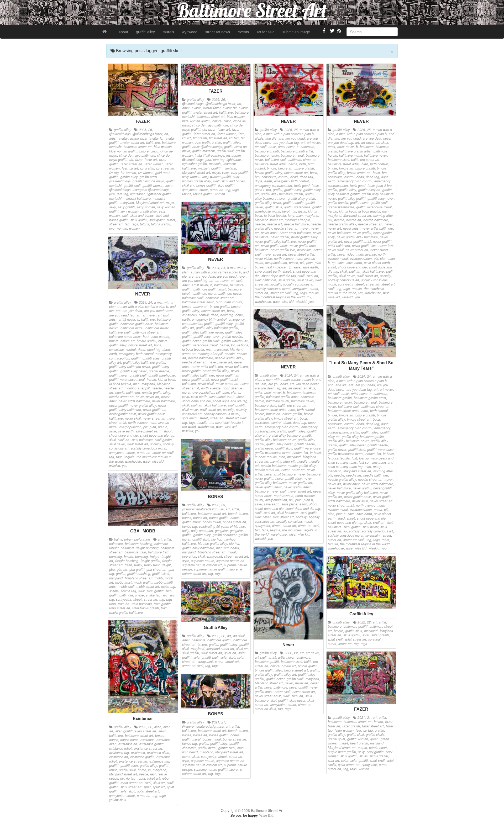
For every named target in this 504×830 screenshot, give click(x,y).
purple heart (378, 747)
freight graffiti (150, 560)
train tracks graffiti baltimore (138, 610)
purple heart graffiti (342, 751)
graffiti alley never (268, 202)
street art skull (280, 292)
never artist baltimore (295, 232)
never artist (269, 232)
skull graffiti (138, 220)
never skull (336, 249)
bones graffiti (218, 517)
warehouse (263, 301)
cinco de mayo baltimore (137, 155)
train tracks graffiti (145, 608)
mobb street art (147, 586)
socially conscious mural (272, 288)
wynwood (189, 31)
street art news (217, 31)
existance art (127, 744)
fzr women (145, 172)
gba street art (156, 569)
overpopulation (276, 262)
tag (127, 224)
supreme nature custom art (202, 565)
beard (232, 513)
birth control (379, 164)
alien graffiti (124, 731)
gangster (236, 530)
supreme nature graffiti (210, 569)
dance (113, 739)
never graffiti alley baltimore (275, 241)
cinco (154, 151)
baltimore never (375, 155)
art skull (260, 146)
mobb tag (168, 586)
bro (257, 177)
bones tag (189, 526)
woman (122, 228)
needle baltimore (296, 224)
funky (138, 565)
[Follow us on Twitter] (331, 32)
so (345, 531)
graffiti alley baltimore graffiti (282, 194)
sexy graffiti (126, 207)
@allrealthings (119, 133)
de (131, 159)
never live (304, 249)
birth (302, 164)
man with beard (227, 548)
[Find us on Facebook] (324, 32)
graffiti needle (293, 202)
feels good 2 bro (380, 185)
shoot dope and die (352, 267)
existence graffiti (142, 756)
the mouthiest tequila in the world (279, 297)
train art (123, 603)
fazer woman (153, 164)
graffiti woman (153, 185)
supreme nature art (230, 560)
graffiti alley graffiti (301, 198)
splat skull (335, 639)
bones (186, 517)
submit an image (296, 31)
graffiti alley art (369, 189)
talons (144, 224)
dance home (129, 739)
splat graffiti (380, 635)
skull (125, 215)
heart (344, 743)
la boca (350, 211)
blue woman (163, 146)
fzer (124, 168)
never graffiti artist (274, 245)
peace (293, 262)
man (299, 215)
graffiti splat (336, 739)
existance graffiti (151, 744)
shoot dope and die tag (278, 275)
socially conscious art (298, 284)
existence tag (159, 761)
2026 (142, 129)
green (374, 739)
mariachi (115, 198)
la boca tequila (275, 215)
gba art (122, 569)
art (166, 133)
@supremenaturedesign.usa (203, 509)
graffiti (113, 177)
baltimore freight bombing (140, 548)
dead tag (306, 177)
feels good (301, 185)
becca (292, 164)
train (112, 603)
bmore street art (296, 172)
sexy (112, 207)
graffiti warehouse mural (374, 207)
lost (354, 458)
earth (268, 181)
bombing (141, 556)
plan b (235, 392)
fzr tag (114, 172)
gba (112, 569)
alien (157, 727)
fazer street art (131, 164)
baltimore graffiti (267, 151)
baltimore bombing (138, 543)
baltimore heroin (267, 155)
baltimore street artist (270, 164)
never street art (275, 254)
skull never (305, 280)
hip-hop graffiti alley (212, 543)
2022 (288, 653)
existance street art (148, 748)
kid (310, 211)
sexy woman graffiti (216, 176)
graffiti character (225, 534)
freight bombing (126, 560)
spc (164, 595)
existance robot (120, 748)
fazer (139, 159)
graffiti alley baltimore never (284, 196)
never (305, 228)
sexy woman (146, 207)
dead (294, 177)
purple (362, 747)
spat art (333, 760)
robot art (153, 778)
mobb (159, 578)
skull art (312, 275)
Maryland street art (150, 202)
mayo (170, 202)
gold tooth (162, 172)
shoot (287, 271)
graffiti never (359, 202)
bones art (200, 517)
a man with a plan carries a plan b (288, 133)
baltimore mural (292, 155)
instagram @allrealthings (151, 189)
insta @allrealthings (209, 155)
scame (114, 591)
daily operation (202, 530)
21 (369, 717)
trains (118, 539)
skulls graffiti (379, 756)
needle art (274, 224)
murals (168, 31)
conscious (269, 177)
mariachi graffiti (209, 168)
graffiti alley (145, 31)
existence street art (133, 761)
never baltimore (339, 232)
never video (263, 258)
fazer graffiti (351, 726)
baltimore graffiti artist (297, 151)
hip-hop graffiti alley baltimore (211, 545)
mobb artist (123, 582)
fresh (128, 565)
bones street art (234, 522)
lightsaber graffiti (159, 194)
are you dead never (377, 138)
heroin (286, 211)
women (134, 228)
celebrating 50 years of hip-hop (222, 526)
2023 (215, 505)
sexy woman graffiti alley (138, 211)
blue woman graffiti (123, 151)
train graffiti (162, 603)
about (123, 31)
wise (276, 301)
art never (313, 142)
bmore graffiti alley (268, 172)
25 (296, 129)
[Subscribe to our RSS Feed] (339, 32)
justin (302, 211)
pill (302, 262)
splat (365, 635)
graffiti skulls (375, 734)
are (281, 138)
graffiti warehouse (297, 207)
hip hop (216, 539)
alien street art (145, 731)
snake (139, 595)
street (171, 220)
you (311, 301)
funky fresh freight (157, 565)
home (142, 770)
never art (334, 228)
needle (260, 224)
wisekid (301, 301)
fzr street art (165, 168)
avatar (123, 138)
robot (141, 778)
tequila (314, 292)
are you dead (295, 138)
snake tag (153, 595)
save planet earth (268, 271)
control (283, 177)
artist (113, 138)
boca (313, 172)
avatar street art (132, 142)
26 (150, 129)
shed (341, 518)
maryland (127, 202)
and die (270, 138)
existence (138, 752)
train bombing (142, 603)
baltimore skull (275, 159)
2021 (361, 717)
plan (309, 262)
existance (147, 739)
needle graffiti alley (342, 224)
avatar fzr (157, 138)
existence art (118, 756)
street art (116, 224)
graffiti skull (132, 185)
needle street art (286, 228)
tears (385, 539)
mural (232, 552)
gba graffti (136, 569)
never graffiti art (227, 375)
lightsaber (137, 194)
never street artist (301, 254)
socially (275, 284)
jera (112, 194)
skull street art (367, 275)
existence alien (158, 752)
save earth (310, 267)
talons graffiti (160, 224)
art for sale (266, 31)
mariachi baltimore (137, 198)
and (330, 385)
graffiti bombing (138, 573)
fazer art (151, 159)
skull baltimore (265, 280)
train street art (119, 608)
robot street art (131, 782)
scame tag (128, 591)
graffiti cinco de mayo (148, 181)
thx (309, 297)
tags (135, 224)
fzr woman (128, 172)
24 (223, 267)
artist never (286, 146)
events (243, 31)
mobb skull (126, 586)
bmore (144, 151)
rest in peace (276, 267)
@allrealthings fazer (147, 133)
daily (185, 530)
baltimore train (135, 552)
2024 (215, 267)
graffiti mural (207, 748)
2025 (288, 129)
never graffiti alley (304, 237)
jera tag (122, 194)
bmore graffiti (304, 168)
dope (258, 181)
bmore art (285, 168)
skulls (363, 756)
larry (291, 215)
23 (223, 505)
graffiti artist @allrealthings (202, 146)
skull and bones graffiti (199, 185)
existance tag (119, 752)
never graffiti (280, 237)
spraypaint (157, 220)
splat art (230, 653)
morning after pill (297, 220)
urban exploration (137, 539)
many (377, 466)
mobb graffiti (143, 582)
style (185, 560)
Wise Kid (266, 815)
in (294, 211)
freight (154, 556)
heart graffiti (359, 743)
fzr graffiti (147, 168)
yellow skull (117, 799)
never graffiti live (283, 249)
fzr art (133, 168)
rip (289, 267)
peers (378, 509)
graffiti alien (129, 765)
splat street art (355, 639)
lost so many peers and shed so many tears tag (360, 464)
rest (261, 267)
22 (296, 653)
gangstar (221, 530)
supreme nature (202, 560)
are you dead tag (286, 142)
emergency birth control (291, 181)
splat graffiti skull (205, 657)
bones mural (212, 522)
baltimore (153, 142)
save (296, 267)
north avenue (283, 258)
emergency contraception (273, 185)
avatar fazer (139, 138)
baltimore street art (138, 146)
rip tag (130, 778)
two (111, 228)
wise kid (287, 301)
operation (189, 556)
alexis (259, 138)
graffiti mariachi (203, 151)
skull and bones (142, 215)
